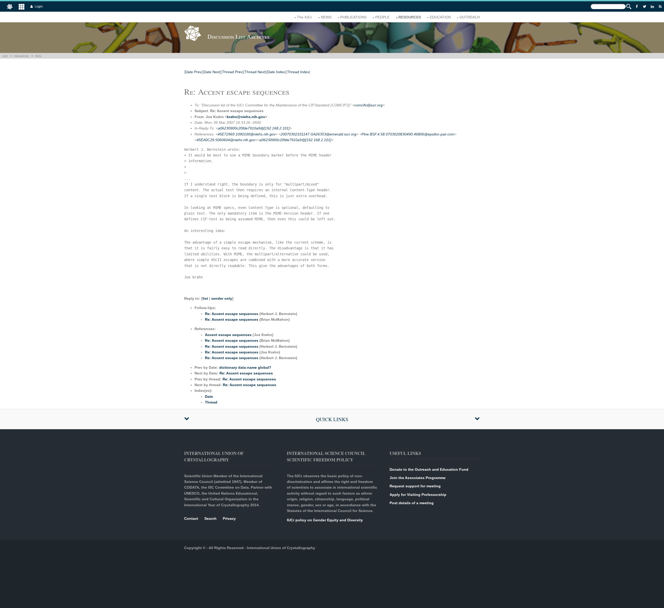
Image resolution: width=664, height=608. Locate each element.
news (326, 17)
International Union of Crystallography (281, 548)
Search (210, 518)
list (205, 298)
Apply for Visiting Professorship (418, 495)
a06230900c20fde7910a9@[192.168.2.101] (254, 128)
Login (39, 6)
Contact (191, 518)
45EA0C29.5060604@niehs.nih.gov (226, 140)
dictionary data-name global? (245, 367)
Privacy (229, 518)
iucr (5, 56)
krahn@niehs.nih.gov (246, 117)
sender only (221, 298)
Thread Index (298, 72)
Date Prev (193, 72)
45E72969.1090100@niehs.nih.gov (246, 134)
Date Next (212, 72)
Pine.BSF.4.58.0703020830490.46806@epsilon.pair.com (408, 134)
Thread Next (255, 72)
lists (38, 56)
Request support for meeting (415, 486)
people (382, 17)
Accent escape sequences (228, 335)
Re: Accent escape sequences (231, 314)
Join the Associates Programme (418, 478)
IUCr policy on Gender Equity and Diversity (325, 520)
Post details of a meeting (412, 503)
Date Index (276, 72)
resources (409, 17)
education (440, 17)
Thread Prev (232, 72)
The (304, 17)
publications (353, 17)
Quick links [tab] (332, 419)
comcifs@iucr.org (368, 105)
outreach (470, 17)
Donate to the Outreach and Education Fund (429, 469)
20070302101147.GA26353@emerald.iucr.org (318, 134)
